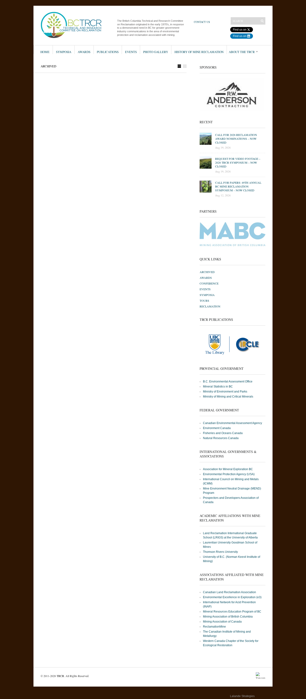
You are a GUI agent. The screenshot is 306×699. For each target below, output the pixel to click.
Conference (209, 283)
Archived (207, 272)
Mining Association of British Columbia (228, 616)
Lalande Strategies (242, 696)
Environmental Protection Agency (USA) (229, 474)
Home (44, 52)
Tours (204, 300)
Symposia (63, 52)
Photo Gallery (155, 52)
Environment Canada (217, 428)
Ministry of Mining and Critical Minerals (228, 396)
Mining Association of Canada (222, 621)
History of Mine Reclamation (199, 52)
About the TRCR (242, 52)
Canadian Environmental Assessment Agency (232, 423)
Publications (108, 52)
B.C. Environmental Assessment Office (227, 381)
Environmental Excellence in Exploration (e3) (232, 597)
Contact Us (202, 22)
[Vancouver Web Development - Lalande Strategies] (260, 697)
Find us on (239, 29)
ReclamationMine (214, 626)
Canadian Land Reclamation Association (229, 592)
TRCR (60, 676)
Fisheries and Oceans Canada (223, 433)
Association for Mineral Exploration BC (228, 469)
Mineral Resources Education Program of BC (232, 611)
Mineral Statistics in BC (218, 386)
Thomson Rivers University (220, 552)
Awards (84, 52)
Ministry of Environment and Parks (225, 391)
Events (131, 52)
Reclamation (210, 306)
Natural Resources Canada (221, 438)
